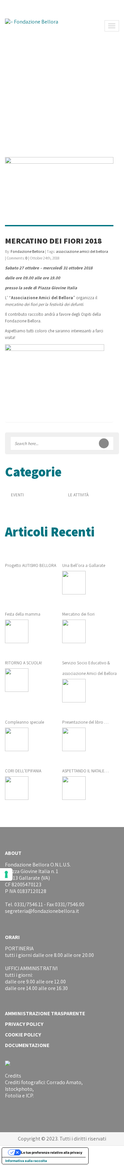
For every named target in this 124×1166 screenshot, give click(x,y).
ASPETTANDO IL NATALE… (85, 771)
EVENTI (17, 495)
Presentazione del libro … (85, 722)
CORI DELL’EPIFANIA (23, 771)
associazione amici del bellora (82, 251)
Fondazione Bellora (27, 251)
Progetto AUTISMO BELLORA (30, 565)
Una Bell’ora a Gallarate (83, 565)
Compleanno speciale (24, 722)
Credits (13, 1075)
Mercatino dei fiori (78, 614)
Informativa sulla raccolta (26, 1161)
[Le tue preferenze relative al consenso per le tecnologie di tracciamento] (6, 874)
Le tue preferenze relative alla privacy (51, 1152)
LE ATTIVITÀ (78, 495)
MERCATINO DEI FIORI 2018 (53, 240)
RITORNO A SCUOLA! (23, 663)
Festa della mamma (22, 614)
